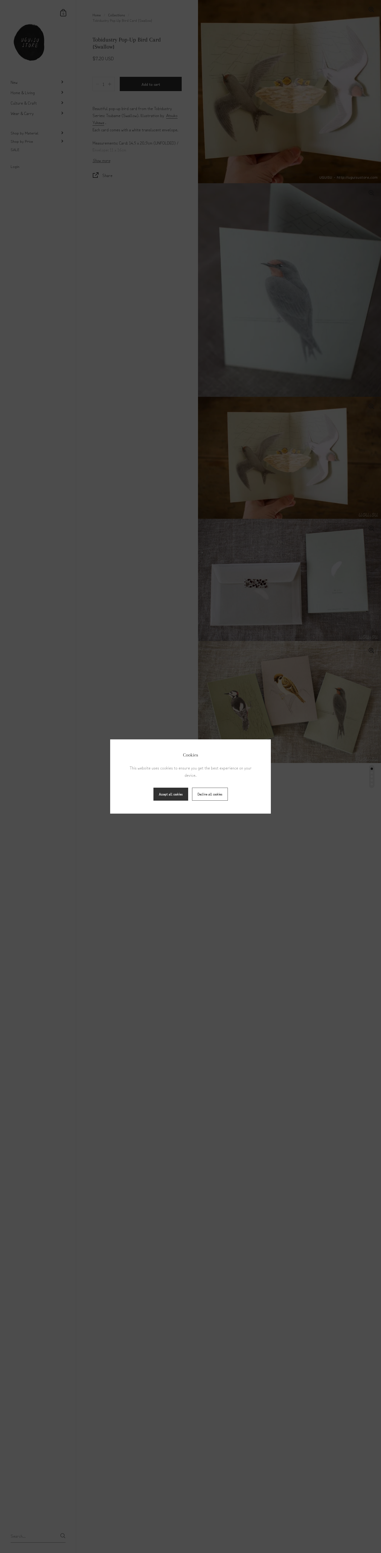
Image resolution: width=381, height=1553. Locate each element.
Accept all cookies (171, 794)
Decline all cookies (209, 794)
